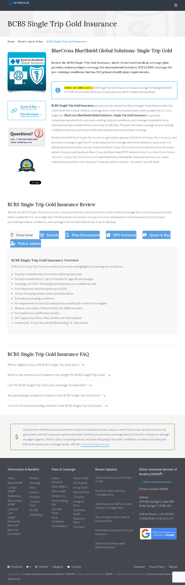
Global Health (80, 478)
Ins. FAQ (33, 510)
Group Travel (80, 487)
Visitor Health (58, 491)
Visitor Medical (59, 486)
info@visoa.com (164, 518)
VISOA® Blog (35, 514)
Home (11, 41)
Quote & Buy (28, 107)
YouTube (76, 566)
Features (34, 492)
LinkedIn (43, 566)
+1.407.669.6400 (165, 514)
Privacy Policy (157, 566)
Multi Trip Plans (81, 492)
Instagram (57, 566)
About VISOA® (15, 483)
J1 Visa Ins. (79, 497)
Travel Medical (59, 526)
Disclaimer (139, 566)
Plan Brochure (29, 114)
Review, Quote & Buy (30, 41)
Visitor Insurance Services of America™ (44, 574)
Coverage (34, 483)
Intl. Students (80, 483)
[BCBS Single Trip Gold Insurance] (27, 71)
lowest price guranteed (95, 444)
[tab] (21, 235)
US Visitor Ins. (58, 496)
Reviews (33, 478)
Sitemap (173, 566)
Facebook (16, 566)
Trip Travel (78, 527)
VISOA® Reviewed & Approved (14, 521)
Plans (32, 487)
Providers (34, 497)
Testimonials (14, 496)
